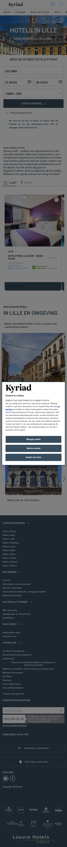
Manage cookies (33, 439)
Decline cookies (34, 448)
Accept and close (33, 457)
